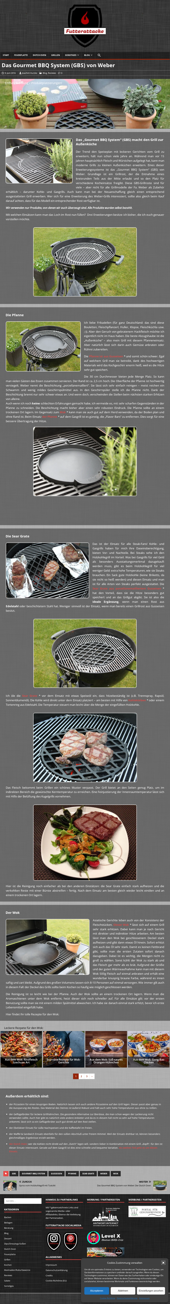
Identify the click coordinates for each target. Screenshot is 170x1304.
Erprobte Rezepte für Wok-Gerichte (64, 1061)
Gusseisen (56, 1173)
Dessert (8, 1238)
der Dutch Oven (18, 1143)
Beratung (8, 1227)
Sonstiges (70, 55)
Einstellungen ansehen (151, 1290)
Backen (7, 1217)
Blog (87, 55)
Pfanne (72, 1173)
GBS (14, 1173)
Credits (49, 1275)
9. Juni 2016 (10, 72)
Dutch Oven (39, 55)
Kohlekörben (137, 700)
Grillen (55, 55)
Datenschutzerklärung (127, 1298)
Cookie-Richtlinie (107, 1298)
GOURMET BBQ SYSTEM (33, 1173)
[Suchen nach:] (23, 1200)
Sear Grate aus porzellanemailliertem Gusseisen (126, 588)
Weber (103, 1173)
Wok (63, 412)
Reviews (52, 72)
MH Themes (49, 1296)
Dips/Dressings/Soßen (15, 1243)
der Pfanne (49, 417)
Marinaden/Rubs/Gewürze (17, 1270)
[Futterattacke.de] (85, 45)
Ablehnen (123, 1290)
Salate (7, 1280)
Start (6, 55)
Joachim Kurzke (29, 72)
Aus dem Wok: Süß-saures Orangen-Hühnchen (106, 1061)
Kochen (8, 1264)
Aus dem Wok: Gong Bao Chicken (148, 1061)
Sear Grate (29, 696)
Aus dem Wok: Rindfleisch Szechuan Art (21, 1061)
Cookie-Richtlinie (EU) (56, 1280)
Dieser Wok (121, 925)
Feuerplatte (21, 55)
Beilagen (8, 1222)
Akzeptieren (96, 1290)
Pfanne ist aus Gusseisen (106, 356)
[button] (163, 1262)
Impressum (144, 1298)
